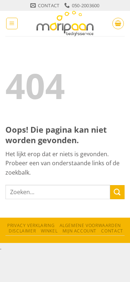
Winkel (49, 231)
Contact (112, 231)
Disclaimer (22, 231)
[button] (12, 23)
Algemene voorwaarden (90, 225)
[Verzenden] (117, 192)
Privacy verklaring (31, 225)
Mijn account (79, 231)
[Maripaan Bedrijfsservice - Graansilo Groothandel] (65, 23)
